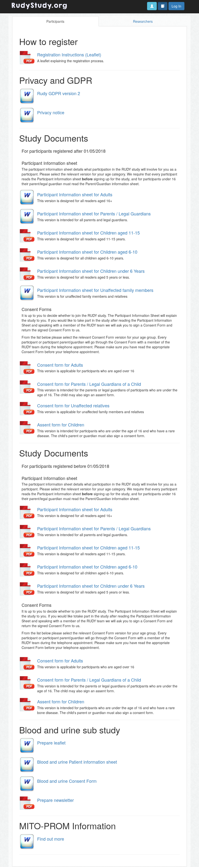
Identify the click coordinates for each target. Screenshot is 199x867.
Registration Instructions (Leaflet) (69, 54)
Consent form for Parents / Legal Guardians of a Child (89, 384)
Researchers (143, 21)
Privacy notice (50, 112)
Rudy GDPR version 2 (58, 93)
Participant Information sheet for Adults (74, 194)
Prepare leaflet (51, 742)
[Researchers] (152, 6)
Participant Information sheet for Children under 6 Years (91, 271)
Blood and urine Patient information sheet (77, 762)
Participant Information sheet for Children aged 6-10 (87, 252)
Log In (176, 6)
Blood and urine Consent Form (67, 781)
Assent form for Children (60, 424)
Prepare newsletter (55, 800)
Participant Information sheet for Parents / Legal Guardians (94, 213)
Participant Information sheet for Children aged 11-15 (88, 232)
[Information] (162, 6)
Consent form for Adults (60, 365)
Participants (55, 21)
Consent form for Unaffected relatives (73, 405)
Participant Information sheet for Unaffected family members (95, 290)
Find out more (50, 839)
